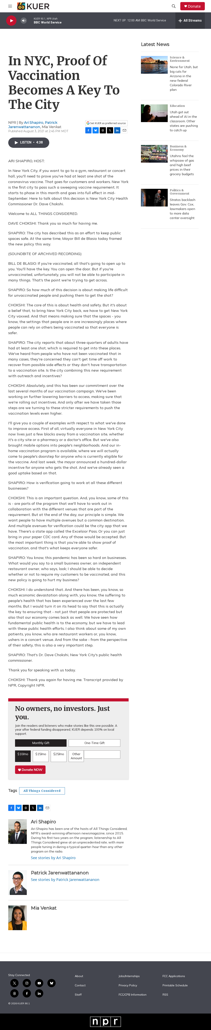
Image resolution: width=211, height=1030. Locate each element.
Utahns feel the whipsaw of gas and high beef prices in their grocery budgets (182, 165)
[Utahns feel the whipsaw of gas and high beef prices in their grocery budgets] (154, 154)
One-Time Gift (94, 743)
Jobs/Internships (129, 976)
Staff (78, 994)
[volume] (23, 20)
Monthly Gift (40, 743)
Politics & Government (179, 191)
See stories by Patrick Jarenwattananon (65, 879)
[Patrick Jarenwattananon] (17, 882)
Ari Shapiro (33, 122)
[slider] (30, 20)
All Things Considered (42, 791)
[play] (11, 20)
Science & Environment (180, 59)
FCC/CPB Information (133, 994)
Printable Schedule (175, 985)
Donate (194, 6)
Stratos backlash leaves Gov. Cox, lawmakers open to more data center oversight (182, 209)
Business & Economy (178, 148)
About (79, 976)
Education (177, 106)
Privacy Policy (128, 985)
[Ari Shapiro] (17, 831)
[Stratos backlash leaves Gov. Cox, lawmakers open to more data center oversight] (154, 197)
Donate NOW (31, 770)
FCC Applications (174, 976)
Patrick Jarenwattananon (32, 124)
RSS (165, 994)
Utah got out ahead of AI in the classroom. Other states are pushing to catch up (184, 121)
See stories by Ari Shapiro (53, 857)
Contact (80, 985)
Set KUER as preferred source (108, 123)
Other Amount (76, 756)
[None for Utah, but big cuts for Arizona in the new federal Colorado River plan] (154, 65)
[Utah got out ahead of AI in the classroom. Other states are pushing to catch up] (154, 113)
